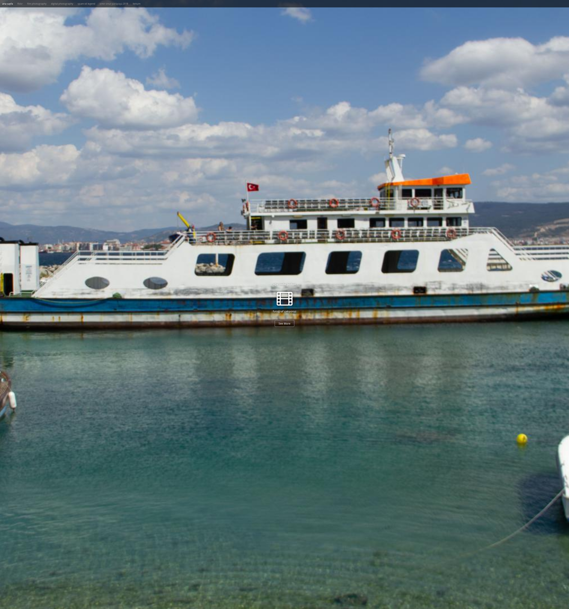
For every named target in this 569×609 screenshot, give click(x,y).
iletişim (136, 3)
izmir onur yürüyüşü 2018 (114, 3)
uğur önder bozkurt (284, 284)
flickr (20, 3)
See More (284, 323)
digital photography (62, 3)
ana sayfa (7, 3)
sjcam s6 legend (86, 3)
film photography (37, 3)
